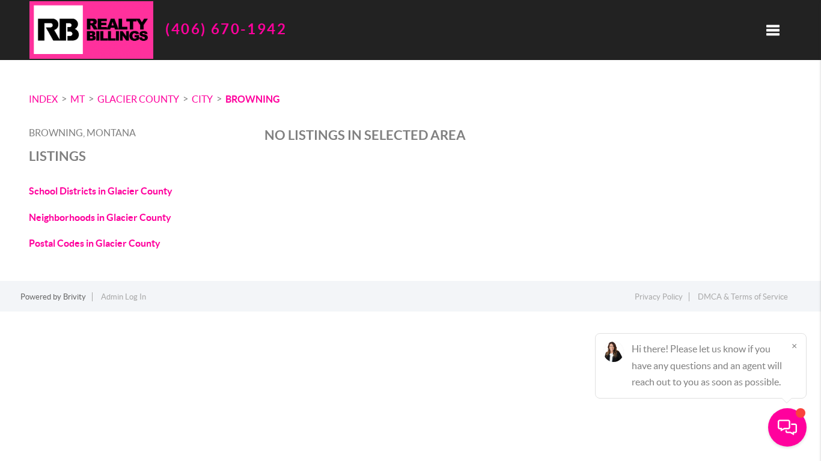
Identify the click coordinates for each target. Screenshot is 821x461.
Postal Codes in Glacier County (94, 243)
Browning (252, 99)
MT (77, 99)
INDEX (43, 99)
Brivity (74, 296)
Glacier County (138, 99)
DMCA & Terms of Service (743, 296)
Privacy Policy (659, 296)
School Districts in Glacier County (100, 190)
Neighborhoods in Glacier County (100, 217)
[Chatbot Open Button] (787, 427)
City (202, 99)
